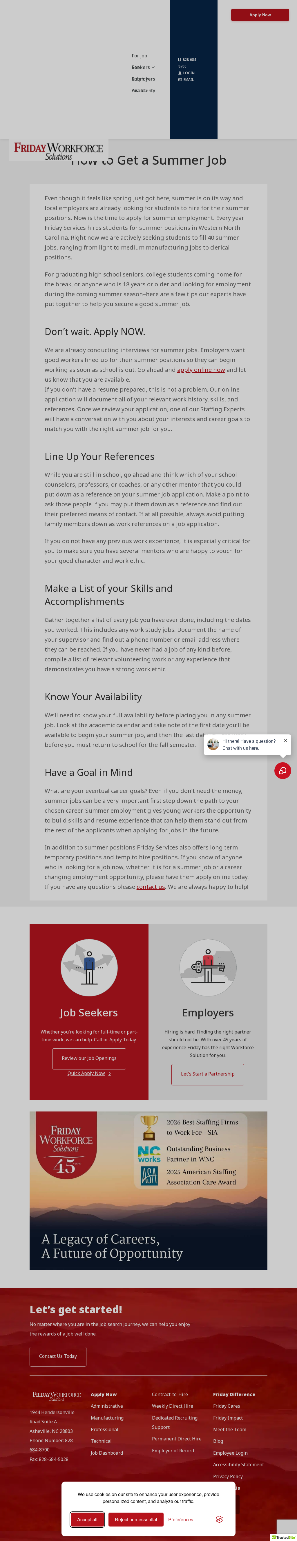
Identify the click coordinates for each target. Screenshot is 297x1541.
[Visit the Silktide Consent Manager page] (219, 1520)
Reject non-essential (136, 1519)
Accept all (87, 1519)
